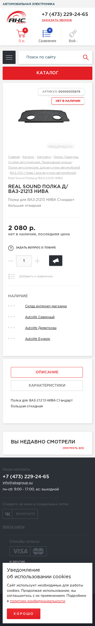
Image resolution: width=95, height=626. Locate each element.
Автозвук (44, 157)
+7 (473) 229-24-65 (65, 14)
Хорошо (23, 613)
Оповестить (55, 260)
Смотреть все (73, 448)
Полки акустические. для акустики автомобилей (44, 167)
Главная (14, 157)
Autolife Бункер (37, 339)
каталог (47, 73)
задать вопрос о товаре (36, 248)
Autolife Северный (40, 317)
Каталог (28, 157)
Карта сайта (14, 526)
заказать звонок (57, 20)
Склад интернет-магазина (46, 306)
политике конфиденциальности (37, 601)
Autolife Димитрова (40, 328)
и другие (17, 561)
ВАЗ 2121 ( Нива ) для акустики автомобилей (43, 173)
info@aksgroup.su (18, 483)
